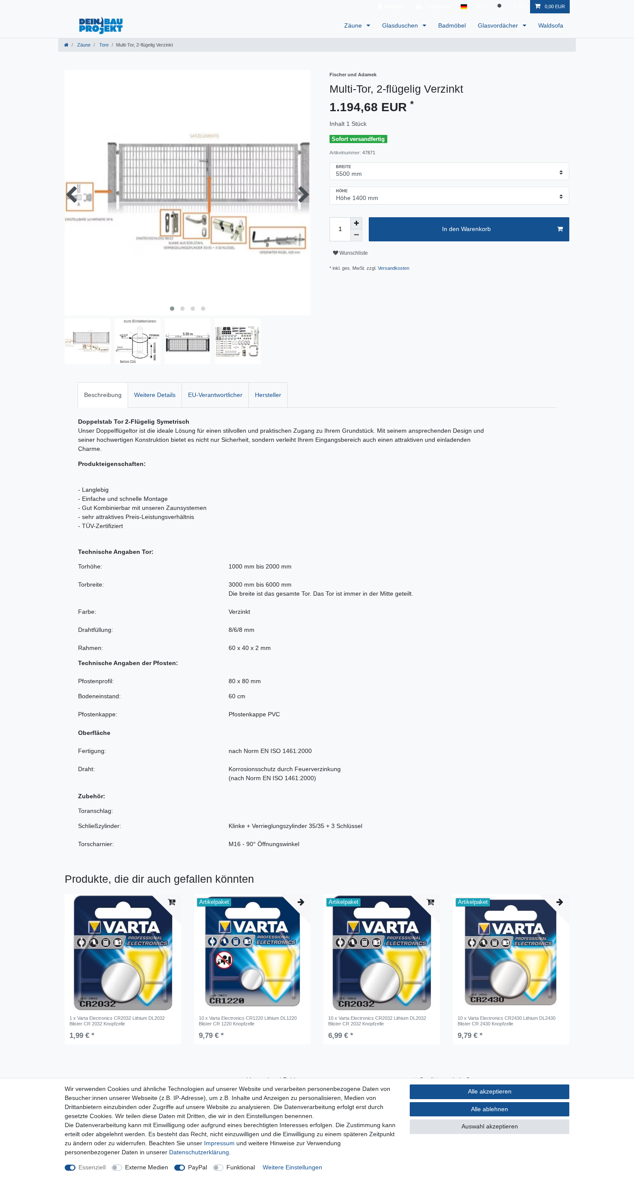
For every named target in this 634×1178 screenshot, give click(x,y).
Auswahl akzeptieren (489, 1126)
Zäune (354, 25)
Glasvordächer (499, 25)
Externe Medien (146, 1167)
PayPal (197, 1167)
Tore (103, 44)
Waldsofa (550, 25)
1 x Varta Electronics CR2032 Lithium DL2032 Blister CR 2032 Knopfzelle (117, 1021)
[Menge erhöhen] (356, 223)
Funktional (240, 1167)
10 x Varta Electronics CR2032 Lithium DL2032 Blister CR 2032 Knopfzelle (377, 1021)
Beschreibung (103, 394)
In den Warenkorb (466, 228)
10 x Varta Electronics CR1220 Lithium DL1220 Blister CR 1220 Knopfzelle (248, 1021)
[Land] (464, 6)
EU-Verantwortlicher (215, 394)
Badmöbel (452, 25)
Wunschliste (353, 253)
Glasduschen (401, 25)
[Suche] (500, 6)
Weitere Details (155, 394)
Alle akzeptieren (490, 1091)
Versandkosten (393, 268)
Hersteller (268, 394)
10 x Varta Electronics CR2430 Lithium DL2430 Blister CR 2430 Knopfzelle (507, 1021)
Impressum (219, 1143)
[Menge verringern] (356, 235)
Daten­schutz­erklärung (199, 1152)
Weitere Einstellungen (292, 1167)
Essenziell (92, 1167)
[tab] (103, 395)
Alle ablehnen (489, 1109)
